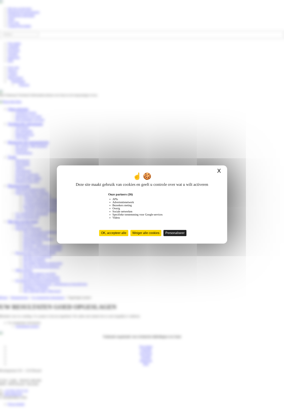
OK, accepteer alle (113, 233)
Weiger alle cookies (145, 233)
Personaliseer (175, 233)
